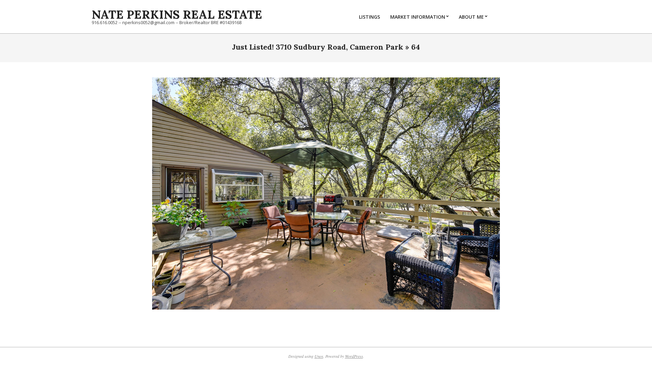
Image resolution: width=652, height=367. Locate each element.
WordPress (354, 356)
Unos (318, 356)
